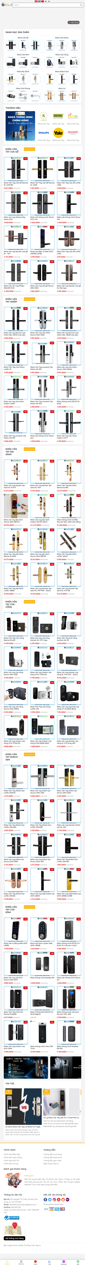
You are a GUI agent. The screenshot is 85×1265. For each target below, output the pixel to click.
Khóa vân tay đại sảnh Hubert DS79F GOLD (39, 521)
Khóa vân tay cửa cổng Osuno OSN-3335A (13, 708)
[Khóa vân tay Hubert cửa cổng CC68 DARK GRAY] (42, 727)
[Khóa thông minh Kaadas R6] (42, 964)
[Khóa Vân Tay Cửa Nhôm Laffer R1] (16, 353)
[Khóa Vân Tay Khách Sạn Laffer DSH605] (42, 811)
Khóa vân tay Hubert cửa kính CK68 (14, 1047)
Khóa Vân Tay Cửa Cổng (11, 604)
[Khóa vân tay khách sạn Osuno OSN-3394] (69, 777)
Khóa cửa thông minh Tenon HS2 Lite (42, 218)
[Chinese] (42, 1)
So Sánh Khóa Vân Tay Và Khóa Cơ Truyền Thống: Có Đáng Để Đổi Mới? (23, 1127)
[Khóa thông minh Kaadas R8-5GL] (69, 1032)
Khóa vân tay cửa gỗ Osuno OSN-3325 (42, 287)
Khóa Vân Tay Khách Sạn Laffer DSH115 (14, 792)
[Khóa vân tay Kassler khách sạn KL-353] (69, 811)
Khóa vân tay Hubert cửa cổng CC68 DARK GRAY (40, 742)
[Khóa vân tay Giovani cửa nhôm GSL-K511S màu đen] (16, 319)
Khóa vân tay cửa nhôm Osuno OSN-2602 (40, 334)
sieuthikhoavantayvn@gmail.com (23, 1204)
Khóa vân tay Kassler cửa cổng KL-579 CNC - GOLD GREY (67, 673)
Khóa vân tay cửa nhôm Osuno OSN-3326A (67, 368)
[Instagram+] (54, 1199)
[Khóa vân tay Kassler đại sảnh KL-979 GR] (69, 574)
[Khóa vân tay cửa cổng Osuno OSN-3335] (16, 658)
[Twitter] (50, 1199)
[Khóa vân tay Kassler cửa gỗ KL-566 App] (69, 272)
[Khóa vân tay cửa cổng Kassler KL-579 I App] (42, 624)
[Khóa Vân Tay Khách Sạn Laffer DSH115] (16, 777)
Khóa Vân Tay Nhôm (11, 300)
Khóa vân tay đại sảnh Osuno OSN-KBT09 (39, 555)
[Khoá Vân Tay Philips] (20, 126)
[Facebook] (45, 1199)
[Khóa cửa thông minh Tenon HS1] (69, 203)
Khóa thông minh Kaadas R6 (42, 978)
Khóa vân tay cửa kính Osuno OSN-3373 (13, 979)
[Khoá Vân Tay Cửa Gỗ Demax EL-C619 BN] (16, 169)
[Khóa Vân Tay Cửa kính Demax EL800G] (16, 998)
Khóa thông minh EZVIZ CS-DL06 (68, 402)
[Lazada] (67, 1199)
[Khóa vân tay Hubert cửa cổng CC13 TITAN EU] (16, 727)
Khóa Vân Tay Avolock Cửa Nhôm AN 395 (15, 437)
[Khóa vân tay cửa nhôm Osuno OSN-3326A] (69, 353)
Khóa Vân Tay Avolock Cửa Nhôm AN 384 (41, 402)
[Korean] (45, 1)
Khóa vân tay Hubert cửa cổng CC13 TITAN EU (14, 742)
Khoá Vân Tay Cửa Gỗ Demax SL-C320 (42, 184)
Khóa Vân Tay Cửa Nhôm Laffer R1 (14, 368)
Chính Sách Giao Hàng (13, 1157)
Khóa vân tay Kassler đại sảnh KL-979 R (14, 486)
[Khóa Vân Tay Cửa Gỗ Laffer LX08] (69, 169)
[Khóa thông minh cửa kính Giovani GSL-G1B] (69, 998)
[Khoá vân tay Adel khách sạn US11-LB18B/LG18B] (69, 880)
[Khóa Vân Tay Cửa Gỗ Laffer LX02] (69, 237)
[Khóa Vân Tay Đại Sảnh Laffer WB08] (16, 574)
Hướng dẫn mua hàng (53, 1154)
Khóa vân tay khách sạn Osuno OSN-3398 (14, 860)
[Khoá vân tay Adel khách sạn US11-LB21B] (42, 880)
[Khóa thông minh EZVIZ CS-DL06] (69, 387)
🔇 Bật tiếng (74, 22)
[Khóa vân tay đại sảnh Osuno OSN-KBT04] (16, 506)
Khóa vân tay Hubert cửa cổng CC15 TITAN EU (40, 673)
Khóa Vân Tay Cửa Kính (11, 909)
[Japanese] (49, 1)
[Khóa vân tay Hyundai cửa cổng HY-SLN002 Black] (69, 693)
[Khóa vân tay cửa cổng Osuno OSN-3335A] (16, 693)
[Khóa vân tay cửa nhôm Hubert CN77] (69, 422)
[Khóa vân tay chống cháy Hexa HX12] (16, 203)
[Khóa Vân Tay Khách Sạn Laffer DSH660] (16, 811)
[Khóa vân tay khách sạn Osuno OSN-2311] (42, 845)
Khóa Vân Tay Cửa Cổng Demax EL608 (14, 639)
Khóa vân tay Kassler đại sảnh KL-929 (40, 486)
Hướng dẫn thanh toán (53, 1157)
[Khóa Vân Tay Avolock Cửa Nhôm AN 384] (42, 387)
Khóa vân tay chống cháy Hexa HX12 (14, 218)
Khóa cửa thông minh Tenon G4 (68, 979)
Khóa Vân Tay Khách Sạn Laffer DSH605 (40, 826)
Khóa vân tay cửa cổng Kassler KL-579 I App (40, 639)
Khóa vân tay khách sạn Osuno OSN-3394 (67, 792)
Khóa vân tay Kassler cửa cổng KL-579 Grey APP (67, 742)
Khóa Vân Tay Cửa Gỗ (12, 150)
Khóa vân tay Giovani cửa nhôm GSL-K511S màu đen (14, 334)
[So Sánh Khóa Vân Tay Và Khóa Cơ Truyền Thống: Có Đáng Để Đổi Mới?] (23, 1106)
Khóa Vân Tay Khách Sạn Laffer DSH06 (14, 895)
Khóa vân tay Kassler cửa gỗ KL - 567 (16, 252)
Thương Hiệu (13, 108)
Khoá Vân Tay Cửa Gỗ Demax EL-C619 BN (16, 184)
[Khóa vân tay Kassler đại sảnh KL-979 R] (16, 471)
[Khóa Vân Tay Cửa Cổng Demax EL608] (16, 624)
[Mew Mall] (26, 1067)
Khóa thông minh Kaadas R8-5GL (67, 1047)
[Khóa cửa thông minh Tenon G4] (69, 964)
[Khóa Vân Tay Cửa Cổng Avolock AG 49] (69, 624)
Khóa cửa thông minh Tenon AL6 (42, 437)
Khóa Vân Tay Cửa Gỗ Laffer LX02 (69, 252)
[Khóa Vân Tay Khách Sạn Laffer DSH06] (16, 880)
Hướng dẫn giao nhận (52, 1160)
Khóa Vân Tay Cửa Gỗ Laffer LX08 (69, 184)
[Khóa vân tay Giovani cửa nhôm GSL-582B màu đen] (69, 319)
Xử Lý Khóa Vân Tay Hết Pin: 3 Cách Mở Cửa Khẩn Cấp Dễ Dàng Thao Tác (61, 1118)
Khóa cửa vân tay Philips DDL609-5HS (14, 287)
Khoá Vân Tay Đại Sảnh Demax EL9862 (13, 555)
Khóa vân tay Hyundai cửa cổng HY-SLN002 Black (68, 708)
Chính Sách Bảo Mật (12, 1154)
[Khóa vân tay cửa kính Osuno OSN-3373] (16, 964)
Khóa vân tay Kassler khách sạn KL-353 (68, 826)
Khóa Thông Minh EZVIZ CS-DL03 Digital (42, 1013)
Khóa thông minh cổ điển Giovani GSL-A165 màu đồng (69, 521)
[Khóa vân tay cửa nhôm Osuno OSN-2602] (42, 319)
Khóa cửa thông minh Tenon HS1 (68, 218)
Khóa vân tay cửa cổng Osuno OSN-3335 (13, 673)
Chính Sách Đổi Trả (11, 1160)
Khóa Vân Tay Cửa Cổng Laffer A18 (40, 708)
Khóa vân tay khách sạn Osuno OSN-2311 (40, 860)
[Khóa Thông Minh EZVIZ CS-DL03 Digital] (42, 998)
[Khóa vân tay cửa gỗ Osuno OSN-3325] (42, 272)
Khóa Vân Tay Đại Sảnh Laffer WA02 (66, 555)
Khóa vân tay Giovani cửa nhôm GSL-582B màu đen (67, 334)
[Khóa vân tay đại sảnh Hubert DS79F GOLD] (42, 506)
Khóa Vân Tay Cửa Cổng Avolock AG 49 (67, 639)
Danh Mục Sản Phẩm (17, 32)
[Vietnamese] (36, 1)
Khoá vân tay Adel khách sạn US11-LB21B (42, 895)
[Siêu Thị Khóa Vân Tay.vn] (7, 4)
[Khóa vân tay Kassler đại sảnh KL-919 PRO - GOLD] (42, 574)
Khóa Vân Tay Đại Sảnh (11, 452)
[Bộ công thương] (11, 1218)
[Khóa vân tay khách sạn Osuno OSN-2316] (42, 777)
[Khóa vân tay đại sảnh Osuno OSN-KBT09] (42, 540)
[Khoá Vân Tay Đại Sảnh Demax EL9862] (16, 540)
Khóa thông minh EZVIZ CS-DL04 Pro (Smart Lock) (68, 944)
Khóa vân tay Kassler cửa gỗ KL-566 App (69, 287)
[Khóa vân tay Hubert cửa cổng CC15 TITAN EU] (42, 658)
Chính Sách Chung (11, 1164)
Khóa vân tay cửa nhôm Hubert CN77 (67, 437)
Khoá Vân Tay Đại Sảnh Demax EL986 (66, 486)
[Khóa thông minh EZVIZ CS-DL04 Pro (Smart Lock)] (69, 929)
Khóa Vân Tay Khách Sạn (12, 757)
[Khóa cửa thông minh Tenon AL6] (42, 422)
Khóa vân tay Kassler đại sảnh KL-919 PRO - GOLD (40, 589)
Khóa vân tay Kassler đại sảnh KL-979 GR (67, 589)
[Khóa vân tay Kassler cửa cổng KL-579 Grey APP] (69, 727)
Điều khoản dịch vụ (51, 1164)
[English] (39, 1)
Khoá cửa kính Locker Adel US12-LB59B (41, 944)
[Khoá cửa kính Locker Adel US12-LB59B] (42, 929)
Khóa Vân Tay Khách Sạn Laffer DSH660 (14, 826)
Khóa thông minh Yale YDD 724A (41, 1047)
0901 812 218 (16, 1207)
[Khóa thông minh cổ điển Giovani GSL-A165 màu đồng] (69, 506)
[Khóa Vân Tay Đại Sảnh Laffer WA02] (69, 540)
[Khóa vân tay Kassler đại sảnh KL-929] (42, 471)
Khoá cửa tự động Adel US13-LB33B (16, 944)
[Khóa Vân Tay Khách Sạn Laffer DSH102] (69, 845)
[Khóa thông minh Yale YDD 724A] (42, 1032)
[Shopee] (63, 1199)
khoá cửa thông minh (56, 1123)
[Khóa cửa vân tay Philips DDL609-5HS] (16, 272)
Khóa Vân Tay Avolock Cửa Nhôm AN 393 (41, 368)
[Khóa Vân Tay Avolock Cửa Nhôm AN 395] (16, 422)
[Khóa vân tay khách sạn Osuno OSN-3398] (16, 845)
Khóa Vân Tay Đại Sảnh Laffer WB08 (13, 589)
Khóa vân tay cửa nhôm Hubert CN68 (14, 402)
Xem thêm (29, 149)
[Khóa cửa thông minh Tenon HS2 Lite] (42, 203)
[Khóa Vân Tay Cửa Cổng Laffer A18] (42, 693)
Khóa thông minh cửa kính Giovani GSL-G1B (68, 1013)
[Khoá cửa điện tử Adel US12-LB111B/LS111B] (42, 237)
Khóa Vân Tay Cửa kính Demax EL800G (13, 1013)
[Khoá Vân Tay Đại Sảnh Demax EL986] (69, 471)
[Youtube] (58, 1199)
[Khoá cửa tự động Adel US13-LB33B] (16, 929)
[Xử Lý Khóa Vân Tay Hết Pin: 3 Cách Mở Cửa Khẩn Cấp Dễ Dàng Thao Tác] (61, 1102)
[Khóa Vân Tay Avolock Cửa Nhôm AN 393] (42, 353)
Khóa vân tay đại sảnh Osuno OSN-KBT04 (13, 521)
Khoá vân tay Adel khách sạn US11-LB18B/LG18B (69, 895)
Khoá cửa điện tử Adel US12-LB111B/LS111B (42, 252)
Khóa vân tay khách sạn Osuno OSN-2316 (40, 792)
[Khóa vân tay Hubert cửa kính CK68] (16, 1032)
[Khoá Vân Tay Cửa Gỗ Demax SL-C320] (42, 169)
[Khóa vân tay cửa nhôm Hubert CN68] (16, 387)
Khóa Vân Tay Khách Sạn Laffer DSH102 (67, 860)
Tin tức (10, 1083)
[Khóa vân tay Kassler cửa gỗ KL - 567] (16, 237)
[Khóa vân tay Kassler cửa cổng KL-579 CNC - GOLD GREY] (69, 658)
